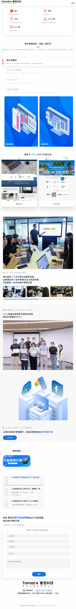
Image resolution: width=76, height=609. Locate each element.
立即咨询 (10, 438)
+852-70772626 (43, 590)
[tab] (38, 61)
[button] (35, 178)
